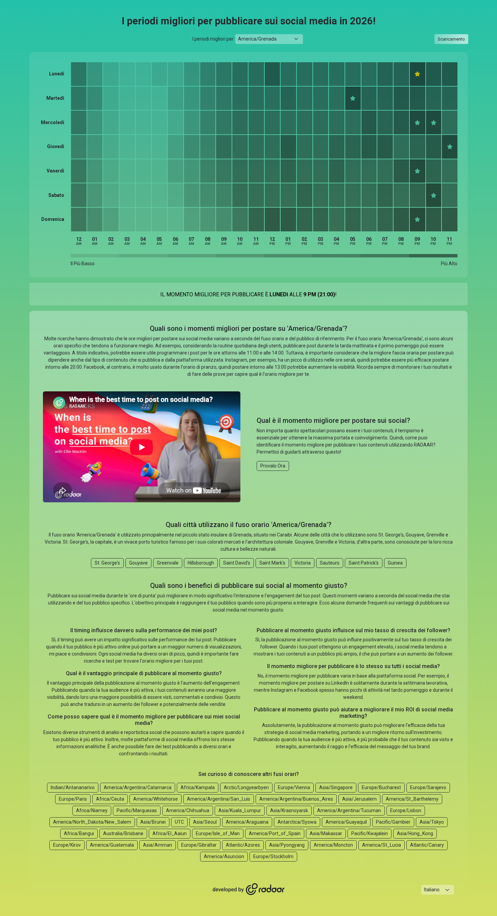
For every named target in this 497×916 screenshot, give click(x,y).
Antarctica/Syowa (297, 822)
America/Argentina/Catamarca (137, 787)
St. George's (107, 563)
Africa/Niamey (92, 810)
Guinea (395, 563)
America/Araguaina (247, 822)
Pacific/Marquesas (137, 810)
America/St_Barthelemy (412, 799)
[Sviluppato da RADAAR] (248, 889)
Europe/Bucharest (381, 787)
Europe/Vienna (294, 787)
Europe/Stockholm (273, 856)
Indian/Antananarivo (73, 787)
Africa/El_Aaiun (169, 833)
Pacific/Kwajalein (369, 833)
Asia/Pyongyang (287, 845)
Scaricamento (451, 39)
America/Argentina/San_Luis (218, 799)
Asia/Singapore (336, 787)
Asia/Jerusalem (359, 799)
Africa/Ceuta (110, 799)
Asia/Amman (157, 845)
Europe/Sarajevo (428, 787)
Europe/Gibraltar (199, 845)
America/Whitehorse (155, 799)
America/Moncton (333, 845)
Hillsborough (201, 563)
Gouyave (138, 563)
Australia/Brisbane (123, 833)
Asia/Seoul (205, 822)
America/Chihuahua (187, 810)
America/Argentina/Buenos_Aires (296, 799)
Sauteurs (329, 563)
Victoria (302, 563)
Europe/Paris (73, 799)
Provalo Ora (272, 465)
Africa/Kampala (198, 787)
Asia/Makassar (326, 833)
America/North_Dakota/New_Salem (92, 822)
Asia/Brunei (153, 822)
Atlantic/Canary (427, 845)
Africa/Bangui (79, 833)
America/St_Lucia (381, 845)
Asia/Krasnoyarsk (289, 810)
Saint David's (236, 563)
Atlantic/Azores (243, 845)
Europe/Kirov (67, 845)
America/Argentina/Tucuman (349, 810)
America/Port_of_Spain (275, 833)
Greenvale (168, 563)
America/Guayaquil (346, 822)
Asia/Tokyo (432, 822)
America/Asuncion (224, 856)
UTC (179, 822)
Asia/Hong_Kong (415, 833)
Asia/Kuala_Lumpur (239, 810)
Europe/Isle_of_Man (218, 833)
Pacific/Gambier (393, 822)
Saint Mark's (272, 563)
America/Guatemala (112, 845)
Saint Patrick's (364, 563)
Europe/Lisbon (405, 810)
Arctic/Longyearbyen (246, 787)
